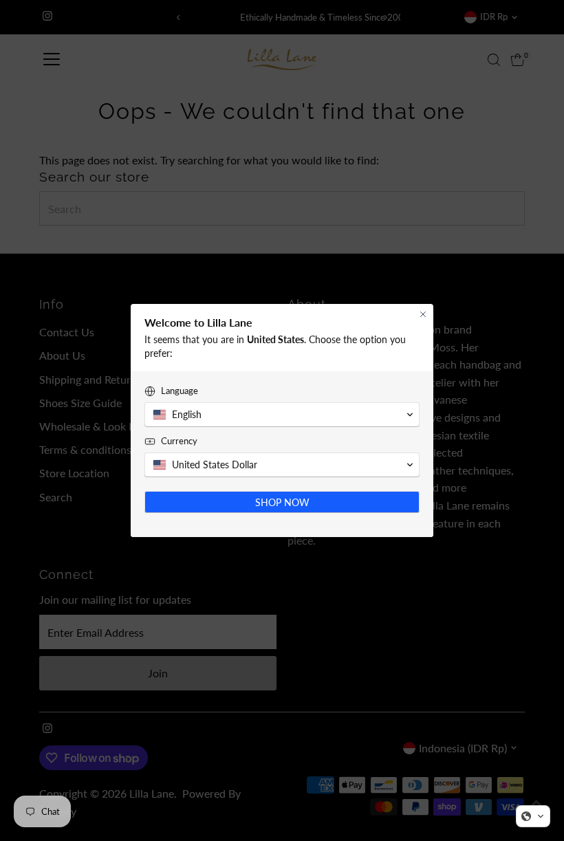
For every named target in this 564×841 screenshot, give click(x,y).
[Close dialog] (423, 314)
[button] (533, 816)
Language (179, 390)
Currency (179, 440)
